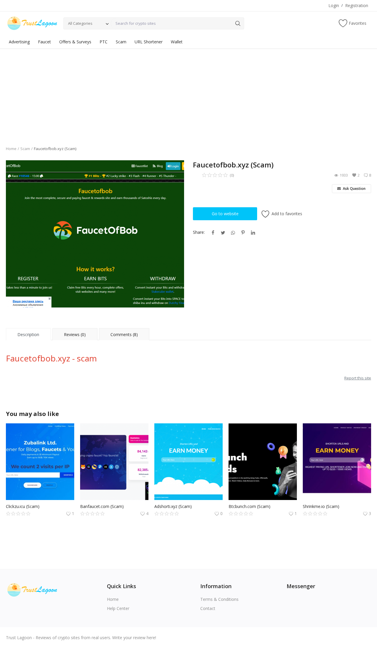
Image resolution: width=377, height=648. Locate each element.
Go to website (225, 213)
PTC (104, 42)
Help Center (118, 608)
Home (11, 148)
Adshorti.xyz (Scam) (173, 506)
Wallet (177, 42)
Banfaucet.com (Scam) (102, 506)
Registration (356, 5)
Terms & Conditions (219, 599)
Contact (207, 608)
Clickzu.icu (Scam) (22, 506)
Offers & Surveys (75, 42)
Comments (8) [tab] (124, 334)
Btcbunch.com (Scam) (249, 506)
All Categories (80, 23)
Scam (121, 42)
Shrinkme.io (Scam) (321, 506)
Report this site (357, 378)
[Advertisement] (188, 93)
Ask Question (354, 188)
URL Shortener (149, 42)
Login (333, 5)
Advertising (19, 42)
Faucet (44, 42)
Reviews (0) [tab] (75, 334)
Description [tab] (28, 334)
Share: (199, 232)
